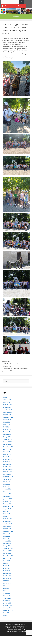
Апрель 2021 (7, 541)
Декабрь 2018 (8, 603)
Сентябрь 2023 (8, 476)
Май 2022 (6, 516)
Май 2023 (6, 486)
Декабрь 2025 (8, 409)
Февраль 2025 (7, 434)
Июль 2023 (7, 481)
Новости (7, 361)
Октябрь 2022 (7, 504)
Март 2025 (6, 432)
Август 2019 (7, 583)
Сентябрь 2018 (8, 610)
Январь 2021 (7, 546)
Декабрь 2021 (8, 524)
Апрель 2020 (7, 568)
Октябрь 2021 (7, 528)
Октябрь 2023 (7, 474)
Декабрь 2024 (8, 439)
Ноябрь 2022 (7, 501)
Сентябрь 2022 (8, 506)
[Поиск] (21, 2)
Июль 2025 (7, 422)
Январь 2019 (7, 600)
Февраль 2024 (7, 464)
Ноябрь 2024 (7, 442)
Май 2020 (6, 566)
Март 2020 (6, 571)
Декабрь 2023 (8, 469)
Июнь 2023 (7, 484)
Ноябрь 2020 (7, 551)
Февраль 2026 (7, 405)
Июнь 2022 (7, 514)
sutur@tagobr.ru (21, 628)
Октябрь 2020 (7, 553)
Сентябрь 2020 (8, 556)
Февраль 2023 (7, 494)
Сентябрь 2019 (8, 580)
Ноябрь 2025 (7, 412)
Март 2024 (6, 461)
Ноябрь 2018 (7, 605)
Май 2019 (6, 590)
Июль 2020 (7, 561)
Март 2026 (6, 402)
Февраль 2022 (7, 519)
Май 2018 (6, 615)
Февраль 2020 (7, 573)
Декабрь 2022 (8, 499)
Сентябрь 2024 (8, 447)
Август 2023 (7, 479)
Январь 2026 (7, 407)
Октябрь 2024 (7, 444)
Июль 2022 (7, 511)
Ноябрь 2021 (7, 526)
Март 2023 (6, 491)
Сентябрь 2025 (8, 417)
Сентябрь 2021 (8, 531)
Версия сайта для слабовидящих (15, 6)
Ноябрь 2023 (7, 471)
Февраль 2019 (7, 598)
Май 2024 (6, 457)
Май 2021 (6, 538)
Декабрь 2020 (8, 548)
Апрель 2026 (7, 400)
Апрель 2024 (7, 459)
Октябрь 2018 (7, 608)
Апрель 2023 (7, 489)
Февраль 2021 (7, 543)
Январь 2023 (7, 496)
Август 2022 (7, 509)
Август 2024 (7, 449)
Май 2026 (6, 397)
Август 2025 (7, 419)
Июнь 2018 (7, 613)
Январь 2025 (7, 437)
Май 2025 (6, 427)
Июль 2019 (7, 585)
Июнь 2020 (7, 563)
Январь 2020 (7, 576)
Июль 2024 (7, 452)
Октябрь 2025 (7, 414)
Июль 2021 (7, 533)
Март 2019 (6, 595)
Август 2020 (7, 558)
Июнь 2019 (7, 588)
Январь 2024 (7, 466)
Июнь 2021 (7, 536)
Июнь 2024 (7, 454)
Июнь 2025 (7, 424)
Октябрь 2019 (7, 578)
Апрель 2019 (7, 593)
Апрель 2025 (7, 429)
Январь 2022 (7, 521)
